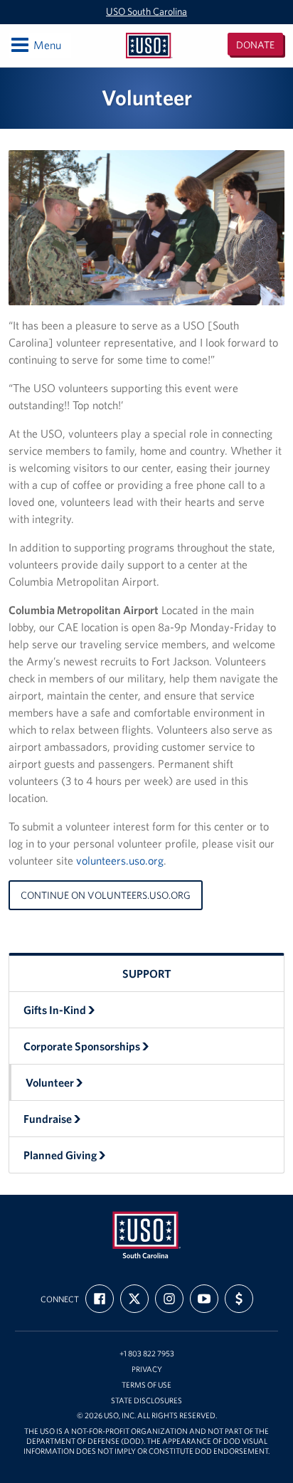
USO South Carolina (146, 11)
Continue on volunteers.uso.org (106, 895)
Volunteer (50, 1082)
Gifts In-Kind (54, 1010)
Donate (255, 44)
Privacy (147, 1369)
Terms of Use (146, 1385)
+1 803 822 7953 (146, 1353)
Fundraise (47, 1119)
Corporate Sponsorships (81, 1046)
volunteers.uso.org (120, 860)
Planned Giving (60, 1155)
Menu (35, 44)
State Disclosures (146, 1400)
